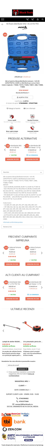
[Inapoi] (1, 24)
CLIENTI (22, 386)
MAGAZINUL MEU (22, 381)
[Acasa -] (22, 12)
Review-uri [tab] (7, 227)
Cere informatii (30, 108)
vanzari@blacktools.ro (24, 404)
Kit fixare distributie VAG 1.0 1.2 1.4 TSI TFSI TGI (12, 283)
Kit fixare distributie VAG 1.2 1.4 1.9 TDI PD (12, 146)
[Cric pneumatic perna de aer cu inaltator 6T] (32, 327)
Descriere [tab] (6, 172)
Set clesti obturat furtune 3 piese (12, 248)
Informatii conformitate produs (13, 222)
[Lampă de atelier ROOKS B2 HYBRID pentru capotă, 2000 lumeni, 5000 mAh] (12, 327)
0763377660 (24, 401)
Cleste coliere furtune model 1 (33, 248)
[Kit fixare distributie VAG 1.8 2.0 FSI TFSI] (22, 53)
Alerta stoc (23, 97)
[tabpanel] (22, 53)
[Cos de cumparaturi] (37, 19)
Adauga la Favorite (14, 108)
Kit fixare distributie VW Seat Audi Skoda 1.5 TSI (32, 146)
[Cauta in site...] (42, 19)
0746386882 (24, 398)
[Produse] (3, 20)
